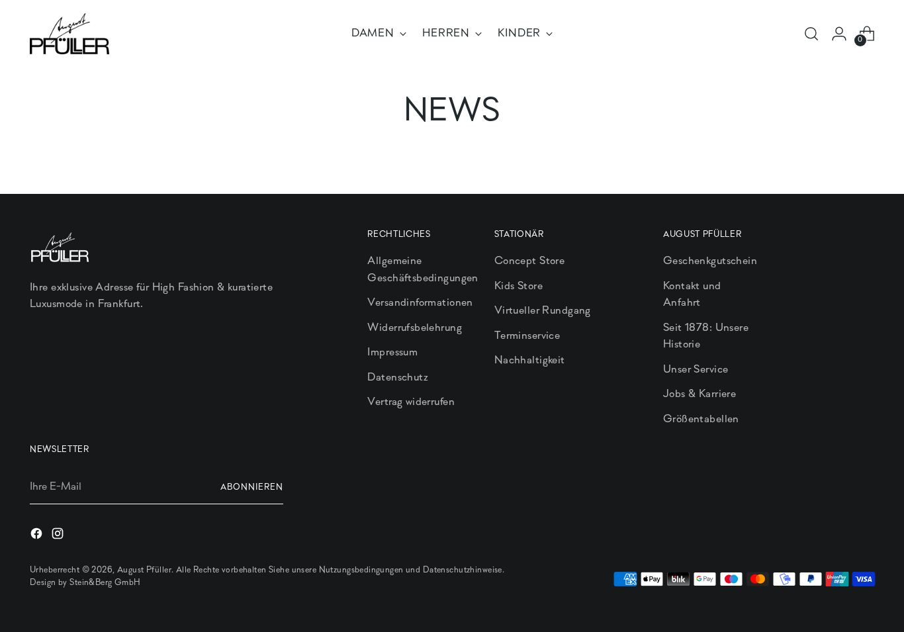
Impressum (392, 352)
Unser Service (696, 369)
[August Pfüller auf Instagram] (59, 536)
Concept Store (529, 261)
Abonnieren (251, 487)
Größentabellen (701, 419)
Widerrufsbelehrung (414, 328)
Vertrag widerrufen (411, 402)
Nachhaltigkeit (529, 360)
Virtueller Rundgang (542, 310)
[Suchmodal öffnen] (811, 34)
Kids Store (518, 286)
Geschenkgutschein (710, 261)
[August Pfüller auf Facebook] (38, 536)
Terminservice (527, 335)
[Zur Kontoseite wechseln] (839, 34)
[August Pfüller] (69, 33)
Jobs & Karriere (699, 394)
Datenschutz (397, 377)
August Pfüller (144, 570)
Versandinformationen (420, 302)
